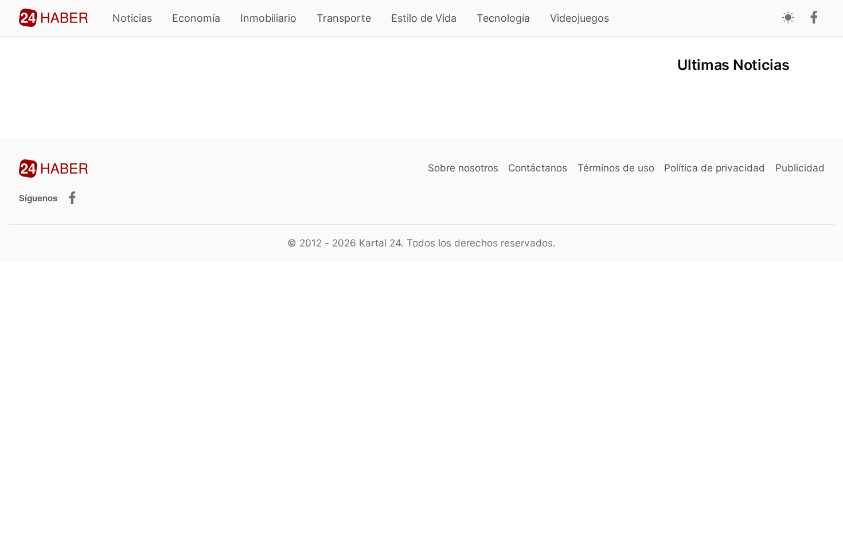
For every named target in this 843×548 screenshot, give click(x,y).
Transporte (344, 18)
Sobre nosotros (463, 168)
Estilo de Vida (423, 18)
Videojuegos (579, 18)
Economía (196, 18)
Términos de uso (615, 168)
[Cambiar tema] (788, 18)
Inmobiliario (268, 18)
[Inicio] (53, 18)
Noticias (132, 18)
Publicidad (800, 168)
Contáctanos (537, 168)
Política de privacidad (714, 168)
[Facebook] (814, 18)
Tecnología (503, 18)
